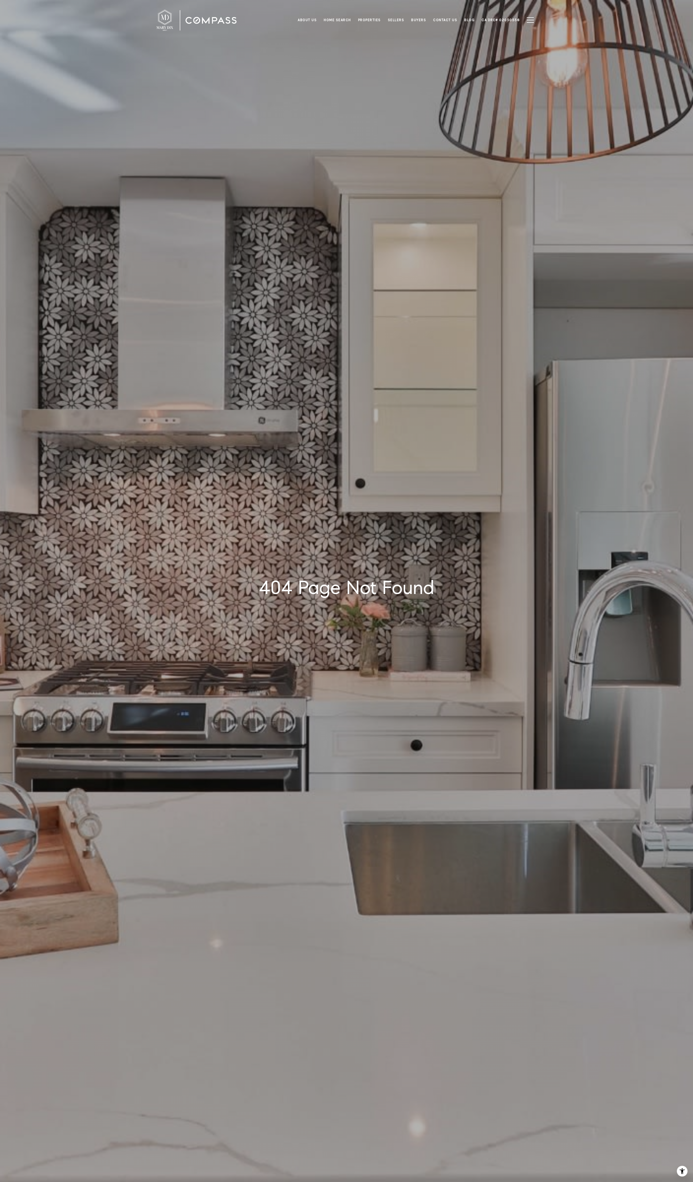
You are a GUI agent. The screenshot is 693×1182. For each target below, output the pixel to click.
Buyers (418, 20)
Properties (369, 20)
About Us (307, 20)
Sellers (396, 20)
